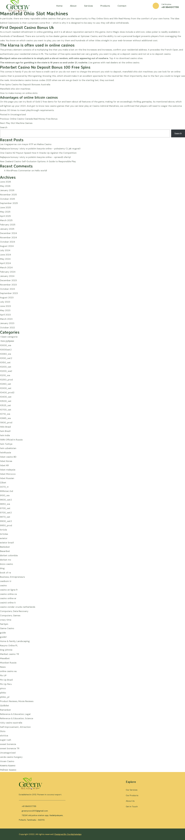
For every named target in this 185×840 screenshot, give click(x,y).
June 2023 (5, 306)
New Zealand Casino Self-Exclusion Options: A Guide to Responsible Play (38, 161)
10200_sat (5, 366)
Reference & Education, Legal (15, 714)
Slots (2, 731)
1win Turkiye (6, 443)
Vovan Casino (7, 761)
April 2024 (5, 263)
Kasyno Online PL (9, 645)
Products (105, 5)
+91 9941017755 (170, 7)
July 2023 (5, 301)
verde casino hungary (11, 757)
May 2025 (5, 211)
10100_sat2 (6, 358)
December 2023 (8, 280)
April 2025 (5, 216)
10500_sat (5, 401)
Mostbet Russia (8, 662)
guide (3, 632)
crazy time (5, 619)
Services (88, 5)
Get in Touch (132, 806)
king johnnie (6, 649)
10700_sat (5, 409)
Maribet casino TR (9, 654)
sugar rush (5, 739)
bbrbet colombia (9, 555)
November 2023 (8, 284)
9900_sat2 (6, 521)
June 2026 (5, 181)
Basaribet (5, 551)
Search (3, 127)
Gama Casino (7, 628)
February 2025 (7, 224)
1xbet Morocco (8, 473)
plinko (3, 692)
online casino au (8, 671)
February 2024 (7, 271)
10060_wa (5, 353)
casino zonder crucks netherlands (17, 606)
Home (59, 5)
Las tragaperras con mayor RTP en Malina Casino (25, 144)
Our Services (131, 790)
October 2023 (7, 288)
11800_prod (6, 422)
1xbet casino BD (8, 456)
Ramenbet (5, 709)
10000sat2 (6, 349)
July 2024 (5, 250)
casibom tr (5, 581)
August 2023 (7, 297)
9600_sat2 (6, 499)
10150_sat (5, 362)
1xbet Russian (7, 478)
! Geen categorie (8, 336)
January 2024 (7, 276)
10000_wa (5, 345)
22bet (3, 482)
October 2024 (7, 241)
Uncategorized (7, 752)
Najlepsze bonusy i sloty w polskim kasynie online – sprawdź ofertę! (35, 157)
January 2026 (7, 190)
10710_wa (5, 413)
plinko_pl (4, 696)
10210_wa (5, 375)
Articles (4, 534)
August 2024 (7, 246)
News (3, 666)
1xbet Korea (6, 461)
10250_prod (6, 379)
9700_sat (5, 508)
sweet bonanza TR (9, 748)
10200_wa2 (6, 371)
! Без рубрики (7, 341)
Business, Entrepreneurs (12, 576)
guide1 (3, 636)
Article (3, 529)
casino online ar (8, 598)
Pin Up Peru (6, 684)
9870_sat (5, 516)
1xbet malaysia (7, 469)
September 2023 (9, 293)
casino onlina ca (8, 594)
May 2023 (5, 310)
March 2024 (6, 267)
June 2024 (5, 254)
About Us (130, 801)
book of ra (5, 572)
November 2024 (8, 237)
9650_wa (5, 504)
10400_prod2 (7, 392)
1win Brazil (5, 431)
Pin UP (3, 675)
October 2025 (7, 198)
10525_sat (5, 405)
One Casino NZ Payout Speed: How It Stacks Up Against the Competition (38, 152)
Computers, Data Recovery (14, 611)
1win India (5, 435)
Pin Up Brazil (6, 679)
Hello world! (41, 170)
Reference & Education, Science (16, 718)
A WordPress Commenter (17, 170)
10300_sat (5, 388)
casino (3, 585)
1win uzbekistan (8, 448)
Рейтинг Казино (8, 769)
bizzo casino (6, 564)
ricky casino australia (11, 722)
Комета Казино (7, 765)
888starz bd (6, 491)
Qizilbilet (4, 705)
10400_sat (5, 396)
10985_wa (5, 418)
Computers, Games (10, 615)
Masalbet (5, 658)
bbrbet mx (5, 559)
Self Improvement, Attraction (15, 727)
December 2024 (8, 233)
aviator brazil (7, 542)
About (73, 5)
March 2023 (6, 318)
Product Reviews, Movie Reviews (16, 701)
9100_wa (4, 495)
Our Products (132, 795)
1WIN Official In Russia (11, 439)
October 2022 (7, 327)
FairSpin (4, 624)
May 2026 (5, 186)
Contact (122, 5)
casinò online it (8, 602)
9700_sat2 (6, 512)
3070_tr (4, 486)
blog (2, 568)
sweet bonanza (8, 744)
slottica (4, 735)
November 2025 (8, 194)
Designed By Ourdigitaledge (68, 834)
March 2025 (6, 220)
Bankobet (5, 546)
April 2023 (5, 314)
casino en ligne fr (9, 589)
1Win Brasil (5, 426)
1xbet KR (4, 465)
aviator (3, 538)
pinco (3, 688)
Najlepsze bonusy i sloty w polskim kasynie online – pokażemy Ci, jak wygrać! (40, 148)
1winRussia (5, 452)
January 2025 (7, 228)
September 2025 (9, 203)
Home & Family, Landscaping (15, 641)
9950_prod (6, 525)
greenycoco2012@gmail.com (35, 811)
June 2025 (5, 207)
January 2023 (7, 323)
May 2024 (5, 258)
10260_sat (5, 383)
